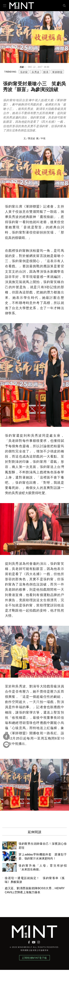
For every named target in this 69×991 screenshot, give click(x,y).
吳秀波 (35, 71)
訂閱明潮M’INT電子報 (34, 958)
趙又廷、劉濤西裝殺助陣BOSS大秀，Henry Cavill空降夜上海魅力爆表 (35, 890)
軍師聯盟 (57, 71)
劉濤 (45, 71)
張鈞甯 (24, 71)
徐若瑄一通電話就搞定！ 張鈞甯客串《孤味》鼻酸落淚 (35, 880)
